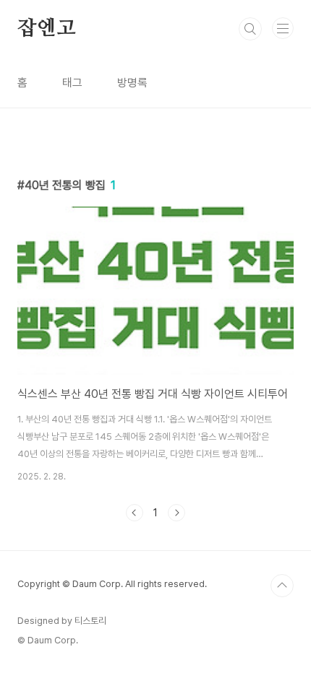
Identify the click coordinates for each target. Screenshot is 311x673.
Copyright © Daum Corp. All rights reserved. (112, 583)
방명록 (132, 83)
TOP (282, 585)
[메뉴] (283, 28)
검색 (250, 29)
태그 (72, 83)
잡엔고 (46, 29)
